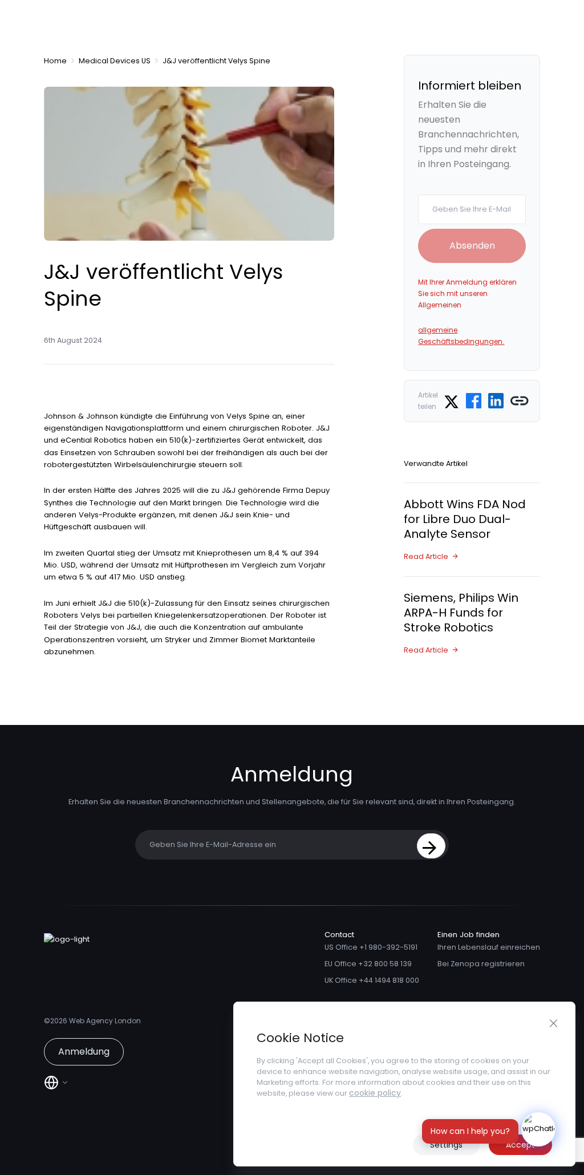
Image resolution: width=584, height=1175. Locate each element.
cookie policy (375, 1093)
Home (55, 61)
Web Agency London (105, 1021)
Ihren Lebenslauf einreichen (488, 947)
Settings (446, 1144)
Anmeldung (84, 1051)
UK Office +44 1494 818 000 (372, 980)
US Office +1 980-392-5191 (371, 947)
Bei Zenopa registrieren (481, 964)
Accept (520, 1144)
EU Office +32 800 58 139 (368, 964)
